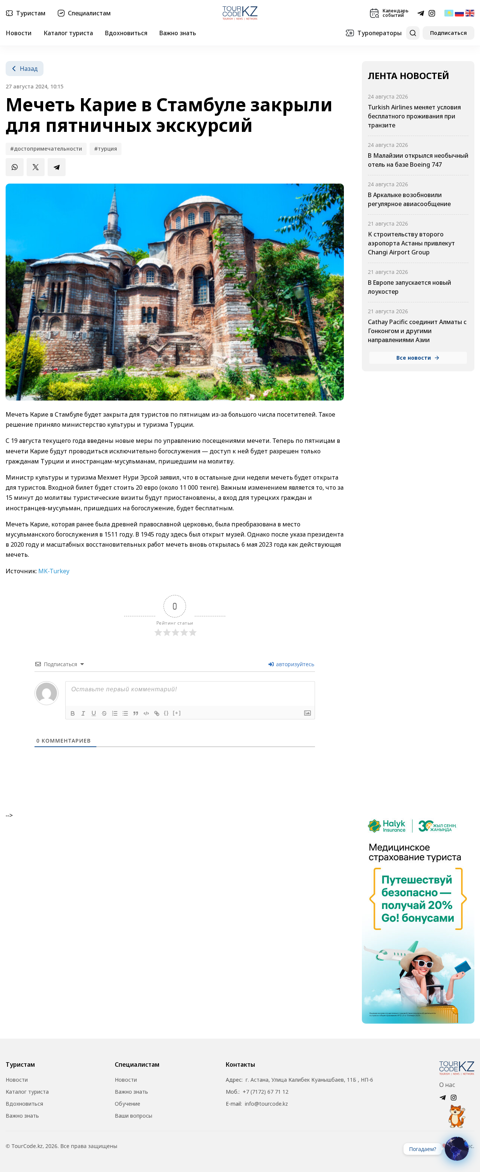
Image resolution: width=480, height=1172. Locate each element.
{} (166, 713)
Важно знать (177, 33)
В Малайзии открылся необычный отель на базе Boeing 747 (418, 160)
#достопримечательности (46, 148)
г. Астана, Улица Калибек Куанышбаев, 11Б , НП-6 (309, 1080)
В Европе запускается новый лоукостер (409, 287)
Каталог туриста (68, 33)
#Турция (105, 148)
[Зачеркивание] (104, 713)
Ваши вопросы (133, 1116)
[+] (177, 713)
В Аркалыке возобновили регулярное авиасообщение (409, 199)
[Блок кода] (146, 713)
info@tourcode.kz (266, 1104)
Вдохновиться (126, 33)
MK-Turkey (53, 571)
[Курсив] (83, 713)
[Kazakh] (448, 13)
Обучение (127, 1104)
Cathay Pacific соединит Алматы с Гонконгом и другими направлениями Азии (417, 331)
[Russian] (459, 13)
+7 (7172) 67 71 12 (265, 1092)
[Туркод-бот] (457, 1112)
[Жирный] (73, 713)
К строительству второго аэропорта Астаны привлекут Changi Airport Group (411, 243)
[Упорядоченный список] (115, 713)
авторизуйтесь (294, 664)
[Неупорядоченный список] (125, 713)
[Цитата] (135, 713)
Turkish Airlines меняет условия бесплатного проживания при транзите (414, 116)
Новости (19, 33)
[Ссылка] (157, 713)
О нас (447, 1084)
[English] (469, 13)
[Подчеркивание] (93, 713)
